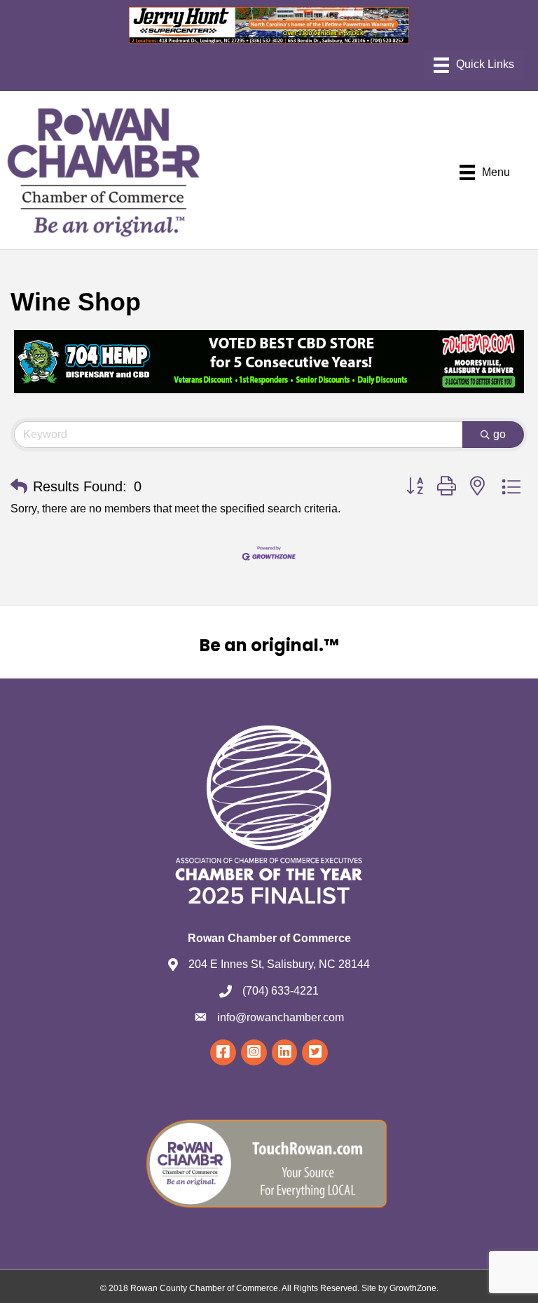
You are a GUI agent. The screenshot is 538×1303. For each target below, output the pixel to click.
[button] (19, 486)
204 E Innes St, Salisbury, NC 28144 (279, 964)
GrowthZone (412, 1288)
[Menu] (474, 65)
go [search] (499, 434)
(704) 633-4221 (280, 991)
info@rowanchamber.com (280, 1017)
